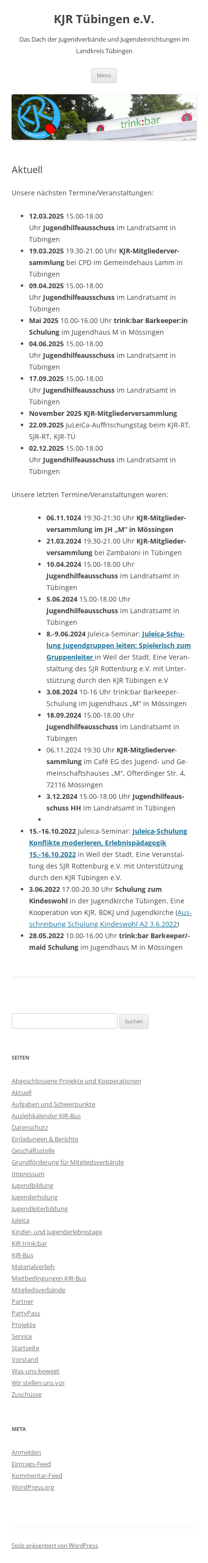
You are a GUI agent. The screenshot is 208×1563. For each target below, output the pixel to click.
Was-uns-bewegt (35, 1371)
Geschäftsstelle (33, 1150)
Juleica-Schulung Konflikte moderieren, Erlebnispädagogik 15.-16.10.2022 (108, 842)
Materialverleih (33, 1266)
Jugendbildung (32, 1185)
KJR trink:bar (29, 1243)
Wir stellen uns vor (38, 1382)
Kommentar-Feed (37, 1475)
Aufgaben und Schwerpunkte (53, 1104)
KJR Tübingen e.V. (104, 19)
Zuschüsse (27, 1394)
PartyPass (26, 1313)
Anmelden (26, 1452)
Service (22, 1336)
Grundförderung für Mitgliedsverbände (68, 1162)
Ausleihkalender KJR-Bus (46, 1115)
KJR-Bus (22, 1255)
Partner (22, 1301)
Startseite (25, 1347)
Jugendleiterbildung (40, 1208)
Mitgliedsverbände (38, 1289)
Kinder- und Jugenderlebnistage (57, 1231)
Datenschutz (30, 1127)
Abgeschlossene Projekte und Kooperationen (76, 1080)
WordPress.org (33, 1487)
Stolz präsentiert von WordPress (55, 1545)
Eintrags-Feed (31, 1464)
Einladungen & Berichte (45, 1139)
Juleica (21, 1220)
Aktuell (21, 1092)
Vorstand (25, 1359)
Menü (104, 75)
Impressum (28, 1173)
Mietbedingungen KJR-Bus (49, 1278)
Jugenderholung (35, 1197)
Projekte (24, 1324)
